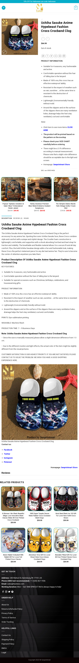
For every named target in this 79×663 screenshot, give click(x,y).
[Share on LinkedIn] (64, 56)
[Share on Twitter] (51, 56)
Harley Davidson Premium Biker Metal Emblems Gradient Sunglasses (39, 206)
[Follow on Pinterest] (12, 592)
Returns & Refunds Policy (12, 609)
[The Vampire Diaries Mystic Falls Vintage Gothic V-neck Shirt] (66, 189)
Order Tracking (7, 622)
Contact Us (6, 635)
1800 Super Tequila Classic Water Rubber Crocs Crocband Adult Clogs (39, 516)
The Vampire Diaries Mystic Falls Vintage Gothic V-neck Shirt (66, 206)
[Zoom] (4, 52)
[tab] (7, 218)
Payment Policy (8, 644)
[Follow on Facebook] (3, 592)
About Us (5, 604)
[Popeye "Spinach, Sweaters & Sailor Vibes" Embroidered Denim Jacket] (13, 189)
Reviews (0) (17, 218)
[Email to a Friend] (56, 56)
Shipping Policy (8, 639)
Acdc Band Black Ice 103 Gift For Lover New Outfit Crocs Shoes (66, 516)
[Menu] (3, 8)
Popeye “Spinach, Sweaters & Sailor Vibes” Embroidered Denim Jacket (13, 206)
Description (7, 218)
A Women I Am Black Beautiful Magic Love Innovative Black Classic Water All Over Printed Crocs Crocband (13, 517)
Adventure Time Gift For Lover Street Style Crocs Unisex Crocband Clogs (39, 557)
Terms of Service (9, 617)
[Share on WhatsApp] (43, 56)
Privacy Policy (7, 613)
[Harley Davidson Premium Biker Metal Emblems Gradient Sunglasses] (39, 189)
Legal (4, 652)
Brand (26, 218)
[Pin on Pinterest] (60, 56)
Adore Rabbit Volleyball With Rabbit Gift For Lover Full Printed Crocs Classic (13, 557)
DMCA (4, 648)
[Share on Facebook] (47, 56)
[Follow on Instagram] (6, 592)
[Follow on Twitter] (9, 592)
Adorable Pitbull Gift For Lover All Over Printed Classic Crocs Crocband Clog (66, 557)
